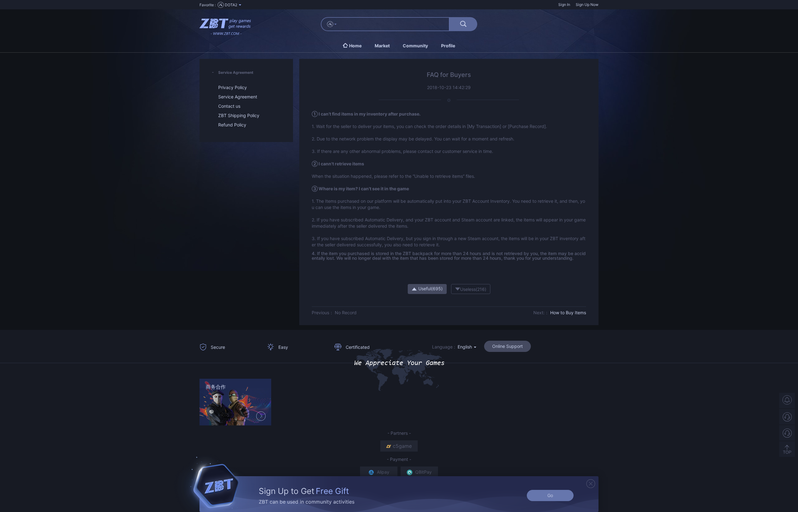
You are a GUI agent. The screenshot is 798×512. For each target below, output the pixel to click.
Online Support (507, 346)
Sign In (564, 4)
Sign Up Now (587, 4)
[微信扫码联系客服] (787, 433)
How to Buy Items (568, 312)
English (465, 346)
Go (550, 495)
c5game (402, 446)
